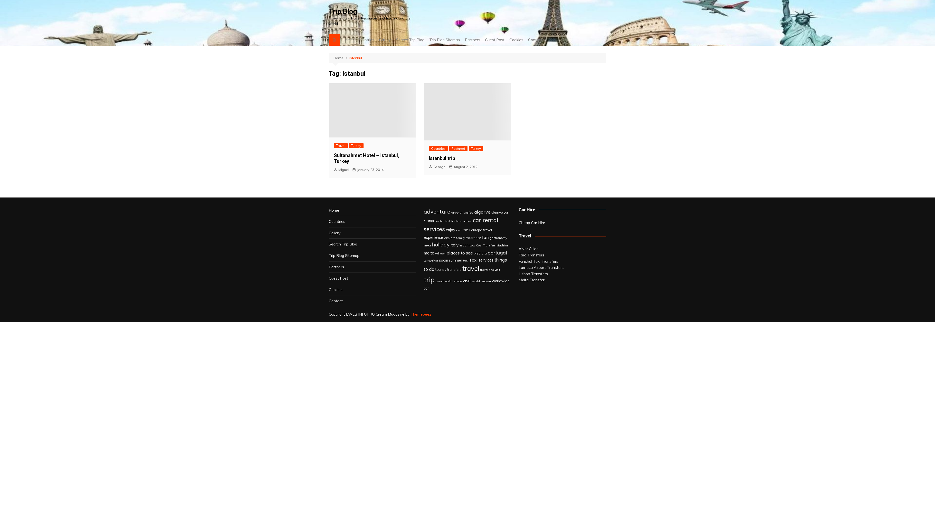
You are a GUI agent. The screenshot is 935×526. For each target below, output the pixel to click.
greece (427, 245)
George (439, 167)
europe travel (481, 230)
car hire (466, 221)
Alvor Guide (529, 248)
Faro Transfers (531, 255)
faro (468, 238)
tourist (440, 269)
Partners (472, 39)
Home (347, 39)
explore (449, 238)
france (476, 238)
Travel (340, 146)
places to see (460, 252)
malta (429, 252)
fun (485, 237)
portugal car (431, 260)
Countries (366, 39)
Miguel (343, 170)
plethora (480, 253)
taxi (465, 260)
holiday (440, 244)
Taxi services (481, 260)
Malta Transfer (531, 279)
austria (429, 221)
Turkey (356, 146)
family (460, 238)
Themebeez (421, 314)
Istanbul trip (442, 158)
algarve (482, 212)
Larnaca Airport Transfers (541, 267)
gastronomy (498, 238)
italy (454, 244)
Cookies (516, 39)
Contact (535, 39)
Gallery (385, 39)
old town (440, 253)
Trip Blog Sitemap (444, 39)
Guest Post (495, 39)
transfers (454, 269)
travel (470, 268)
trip (429, 279)
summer (455, 260)
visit (467, 280)
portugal (497, 253)
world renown (481, 281)
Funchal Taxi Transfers (538, 261)
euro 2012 (463, 230)
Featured (458, 148)
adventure (437, 211)
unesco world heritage (449, 281)
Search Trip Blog (410, 39)
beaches (439, 221)
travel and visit (490, 270)
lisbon (463, 245)
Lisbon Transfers (533, 273)
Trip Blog (343, 11)
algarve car (499, 212)
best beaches (452, 221)
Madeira (502, 245)
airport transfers (462, 212)
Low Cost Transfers (482, 245)
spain (443, 260)
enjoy (450, 229)
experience (433, 237)
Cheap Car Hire (532, 222)
